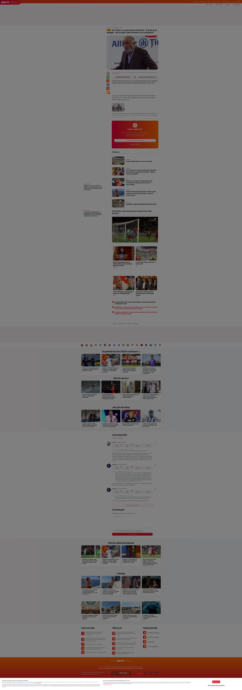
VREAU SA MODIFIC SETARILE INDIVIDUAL (216, 685)
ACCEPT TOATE (216, 681)
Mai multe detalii (38, 682)
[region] (121, 684)
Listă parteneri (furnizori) (107, 684)
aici (82, 685)
